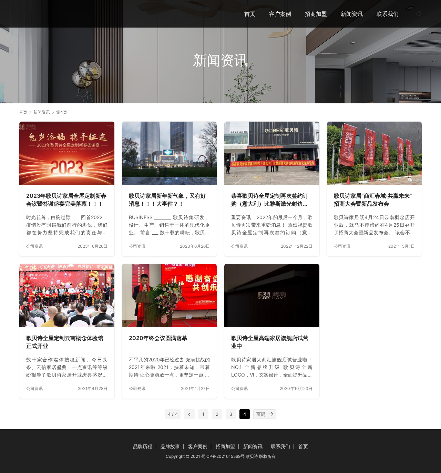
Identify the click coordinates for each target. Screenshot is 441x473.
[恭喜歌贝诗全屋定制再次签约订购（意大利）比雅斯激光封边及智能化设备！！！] (271, 153)
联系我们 (388, 13)
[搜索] (419, 13)
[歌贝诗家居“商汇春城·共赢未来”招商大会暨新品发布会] (374, 153)
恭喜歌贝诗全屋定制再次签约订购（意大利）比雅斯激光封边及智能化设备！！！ (269, 200)
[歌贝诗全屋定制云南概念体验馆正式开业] (66, 295)
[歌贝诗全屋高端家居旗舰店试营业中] (271, 295)
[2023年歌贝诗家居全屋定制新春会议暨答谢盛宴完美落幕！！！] (66, 153)
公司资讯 (34, 246)
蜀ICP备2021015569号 (223, 456)
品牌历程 (142, 446)
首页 (249, 13)
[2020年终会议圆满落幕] (169, 295)
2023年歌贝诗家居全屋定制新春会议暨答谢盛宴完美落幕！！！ (66, 199)
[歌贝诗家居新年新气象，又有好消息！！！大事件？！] (169, 153)
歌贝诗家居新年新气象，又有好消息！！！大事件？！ (167, 199)
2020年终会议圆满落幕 (158, 338)
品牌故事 (170, 446)
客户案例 (280, 13)
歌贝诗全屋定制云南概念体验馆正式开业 (64, 342)
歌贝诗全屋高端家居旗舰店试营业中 (269, 342)
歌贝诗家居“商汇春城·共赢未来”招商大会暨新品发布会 (373, 199)
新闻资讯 (352, 13)
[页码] (271, 414)
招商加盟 (316, 13)
